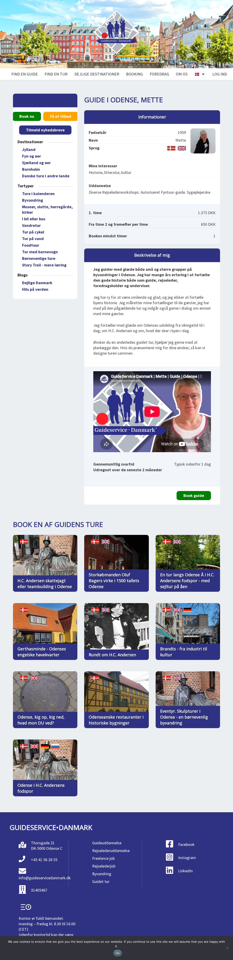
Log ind (219, 74)
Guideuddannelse (107, 842)
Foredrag (159, 74)
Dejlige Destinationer (96, 74)
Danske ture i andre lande (45, 175)
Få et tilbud (60, 116)
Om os (181, 74)
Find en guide (24, 74)
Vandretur (31, 225)
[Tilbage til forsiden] (116, 34)
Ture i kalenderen (38, 193)
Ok (118, 953)
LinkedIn (185, 870)
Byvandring (32, 200)
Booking (134, 74)
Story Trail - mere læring (44, 265)
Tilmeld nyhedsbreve (45, 130)
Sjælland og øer (36, 162)
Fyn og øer (31, 156)
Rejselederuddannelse (111, 850)
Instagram (187, 857)
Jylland (28, 149)
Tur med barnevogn (40, 251)
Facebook (186, 844)
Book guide (193, 495)
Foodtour (30, 245)
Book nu (26, 116)
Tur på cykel (33, 232)
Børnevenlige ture (38, 258)
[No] (227, 948)
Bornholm (31, 169)
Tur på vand (33, 238)
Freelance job (103, 858)
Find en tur (56, 74)
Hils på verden (35, 289)
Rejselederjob (103, 866)
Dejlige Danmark (37, 282)
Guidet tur (100, 881)
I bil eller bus (33, 218)
